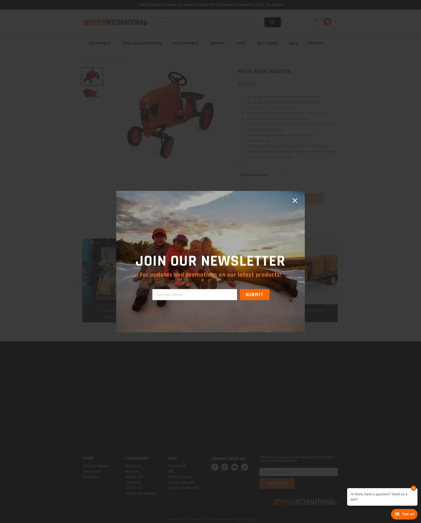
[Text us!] (404, 514)
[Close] (295, 201)
